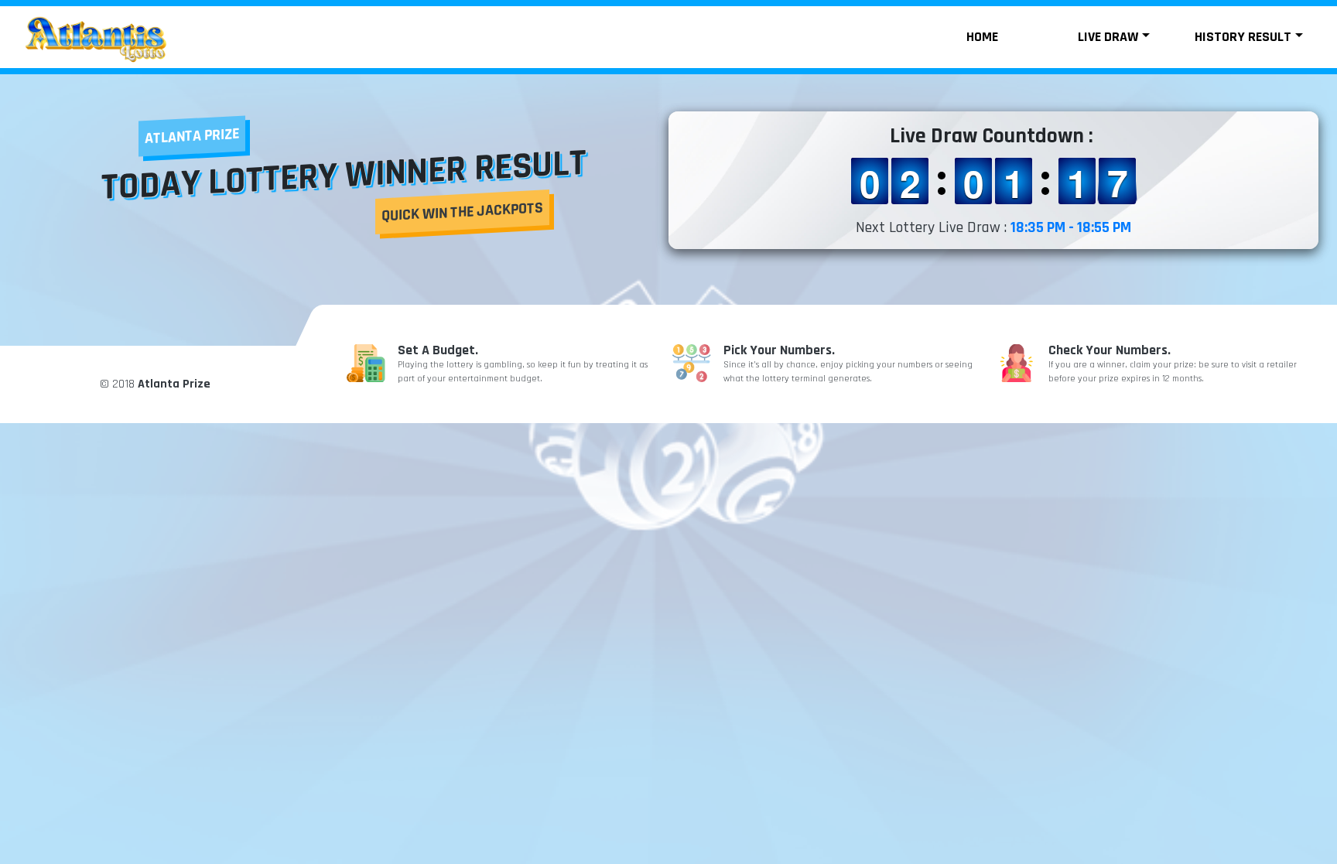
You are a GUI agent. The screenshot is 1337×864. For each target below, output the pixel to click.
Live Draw (1108, 37)
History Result (1243, 37)
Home (982, 37)
